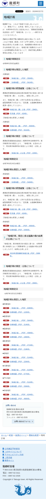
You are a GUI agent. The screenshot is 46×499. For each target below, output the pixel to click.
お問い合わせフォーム (22, 421)
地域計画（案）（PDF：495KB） (23, 226)
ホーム (4, 435)
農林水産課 (34, 435)
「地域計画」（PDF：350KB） (22, 78)
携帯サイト (9, 461)
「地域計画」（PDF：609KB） (22, 308)
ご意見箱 (8, 458)
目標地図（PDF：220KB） (20, 362)
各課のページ (21, 435)
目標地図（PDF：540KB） (20, 230)
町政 (11, 435)
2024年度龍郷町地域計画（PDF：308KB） (25, 254)
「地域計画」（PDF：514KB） (22, 357)
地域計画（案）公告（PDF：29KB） (24, 109)
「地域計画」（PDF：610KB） (22, 370)
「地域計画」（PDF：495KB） (22, 178)
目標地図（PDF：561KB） (20, 130)
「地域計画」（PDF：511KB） (22, 382)
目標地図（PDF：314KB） (20, 324)
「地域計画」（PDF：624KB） (22, 394)
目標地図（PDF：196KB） (20, 337)
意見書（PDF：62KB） (19, 113)
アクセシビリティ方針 (14, 455)
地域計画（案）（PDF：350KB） (23, 126)
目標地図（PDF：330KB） (20, 386)
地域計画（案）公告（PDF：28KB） (24, 209)
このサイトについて (13, 452)
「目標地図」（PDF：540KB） (22, 182)
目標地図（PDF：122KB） (20, 312)
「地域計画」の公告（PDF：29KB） (24, 283)
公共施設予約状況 (12, 449)
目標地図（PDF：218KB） (20, 349)
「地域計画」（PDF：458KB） (22, 333)
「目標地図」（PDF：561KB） (22, 82)
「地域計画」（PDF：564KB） (22, 320)
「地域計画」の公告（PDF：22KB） (24, 153)
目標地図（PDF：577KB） (20, 374)
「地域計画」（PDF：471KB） (22, 345)
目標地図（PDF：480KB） (20, 399)
